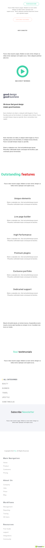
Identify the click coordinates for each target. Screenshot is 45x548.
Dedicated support (22, 289)
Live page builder (22, 216)
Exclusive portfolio (22, 271)
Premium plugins (22, 253)
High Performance (22, 235)
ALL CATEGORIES (10, 380)
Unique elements (22, 198)
